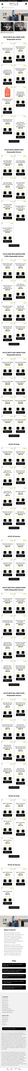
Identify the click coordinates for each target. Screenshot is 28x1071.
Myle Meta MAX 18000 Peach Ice (7, 401)
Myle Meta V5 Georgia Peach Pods (20, 512)
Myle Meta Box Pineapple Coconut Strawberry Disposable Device (20, 124)
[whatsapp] (20, 1069)
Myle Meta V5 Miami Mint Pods (20, 492)
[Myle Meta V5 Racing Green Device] (7, 541)
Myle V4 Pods (5, 1002)
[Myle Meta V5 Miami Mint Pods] (20, 488)
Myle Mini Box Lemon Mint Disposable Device (20, 265)
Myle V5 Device (5, 1000)
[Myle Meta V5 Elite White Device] (7, 560)
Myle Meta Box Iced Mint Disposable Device (20, 48)
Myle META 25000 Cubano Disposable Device (20, 162)
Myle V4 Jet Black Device (20, 873)
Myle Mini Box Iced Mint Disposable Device (7, 328)
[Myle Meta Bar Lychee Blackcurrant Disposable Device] (20, 721)
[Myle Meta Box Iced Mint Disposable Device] (20, 44)
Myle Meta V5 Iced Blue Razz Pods (20, 452)
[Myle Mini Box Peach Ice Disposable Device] (7, 303)
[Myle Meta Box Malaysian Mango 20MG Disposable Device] (7, 639)
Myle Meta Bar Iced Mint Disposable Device (7, 704)
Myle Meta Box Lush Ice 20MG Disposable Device (7, 622)
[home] (8, 1069)
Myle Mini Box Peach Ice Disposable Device (7, 308)
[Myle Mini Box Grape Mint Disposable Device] (7, 261)
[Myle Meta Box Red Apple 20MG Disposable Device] (7, 595)
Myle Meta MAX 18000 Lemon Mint (20, 420)
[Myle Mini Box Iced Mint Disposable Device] (7, 323)
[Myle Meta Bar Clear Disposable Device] (20, 700)
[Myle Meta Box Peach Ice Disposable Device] (7, 92)
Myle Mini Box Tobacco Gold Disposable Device (20, 308)
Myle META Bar (5, 1007)
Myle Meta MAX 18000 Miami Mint (20, 363)
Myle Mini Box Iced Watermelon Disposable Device (7, 287)
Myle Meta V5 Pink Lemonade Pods (20, 471)
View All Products (14, 141)
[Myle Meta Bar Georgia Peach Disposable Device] (7, 742)
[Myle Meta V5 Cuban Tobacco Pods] (7, 509)
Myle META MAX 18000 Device (8, 1010)
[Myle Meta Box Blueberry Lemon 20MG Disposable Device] (7, 662)
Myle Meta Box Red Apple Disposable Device (7, 121)
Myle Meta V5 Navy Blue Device (20, 563)
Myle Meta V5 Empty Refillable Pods (7, 452)
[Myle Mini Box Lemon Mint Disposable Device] (20, 261)
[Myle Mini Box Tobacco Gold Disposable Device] (20, 303)
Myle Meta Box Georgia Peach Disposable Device (20, 93)
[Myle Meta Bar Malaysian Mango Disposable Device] (7, 765)
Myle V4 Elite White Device (7, 873)
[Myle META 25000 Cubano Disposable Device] (20, 157)
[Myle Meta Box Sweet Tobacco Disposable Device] (7, 45)
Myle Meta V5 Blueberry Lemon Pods (7, 472)
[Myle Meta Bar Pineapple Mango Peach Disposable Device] (20, 765)
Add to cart (7, 61)
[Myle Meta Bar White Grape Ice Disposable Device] (7, 721)
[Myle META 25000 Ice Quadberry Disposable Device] (7, 224)
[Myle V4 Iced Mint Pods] (20, 819)
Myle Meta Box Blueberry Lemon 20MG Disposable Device (7, 668)
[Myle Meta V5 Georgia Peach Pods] (20, 509)
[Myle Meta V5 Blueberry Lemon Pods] (7, 468)
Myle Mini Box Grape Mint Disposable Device (7, 265)
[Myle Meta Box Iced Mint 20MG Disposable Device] (20, 617)
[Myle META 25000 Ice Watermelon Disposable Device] (20, 203)
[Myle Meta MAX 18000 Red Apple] (20, 397)
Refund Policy (5, 1021)
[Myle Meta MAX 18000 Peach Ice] (7, 397)
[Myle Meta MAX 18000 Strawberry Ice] (7, 359)
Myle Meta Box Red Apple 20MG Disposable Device (7, 600)
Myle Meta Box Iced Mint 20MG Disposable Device (20, 622)
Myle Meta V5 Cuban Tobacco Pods (7, 512)
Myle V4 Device (5, 1003)
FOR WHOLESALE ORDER (9, 1028)
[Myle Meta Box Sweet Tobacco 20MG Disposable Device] (20, 595)
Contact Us (4, 1024)
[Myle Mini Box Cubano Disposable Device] (20, 281)
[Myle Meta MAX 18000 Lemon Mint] (20, 417)
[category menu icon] (2, 4)
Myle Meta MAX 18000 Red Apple (20, 401)
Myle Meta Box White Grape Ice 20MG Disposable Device (20, 644)
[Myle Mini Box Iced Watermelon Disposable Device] (7, 282)
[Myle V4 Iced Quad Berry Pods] (20, 800)
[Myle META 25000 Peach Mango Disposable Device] (7, 157)
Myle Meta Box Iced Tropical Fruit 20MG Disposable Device (20, 667)
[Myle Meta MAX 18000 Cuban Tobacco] (20, 378)
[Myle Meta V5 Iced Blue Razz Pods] (20, 449)
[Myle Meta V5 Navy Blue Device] (20, 560)
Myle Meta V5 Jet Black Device (20, 544)
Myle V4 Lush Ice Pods (7, 822)
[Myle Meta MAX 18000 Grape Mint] (7, 378)
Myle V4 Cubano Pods (7, 841)
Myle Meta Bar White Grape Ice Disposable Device (7, 726)
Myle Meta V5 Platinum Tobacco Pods (7, 493)
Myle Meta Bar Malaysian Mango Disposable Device (7, 770)
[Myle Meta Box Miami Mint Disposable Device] (20, 66)
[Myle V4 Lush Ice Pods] (7, 819)
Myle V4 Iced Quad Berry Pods (20, 804)
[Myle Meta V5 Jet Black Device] (20, 541)
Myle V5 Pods (5, 998)
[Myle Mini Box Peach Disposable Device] (20, 323)
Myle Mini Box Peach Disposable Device (20, 327)
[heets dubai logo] (14, 4)
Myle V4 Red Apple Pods (7, 804)
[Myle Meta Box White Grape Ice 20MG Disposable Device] (20, 639)
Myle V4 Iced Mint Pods (20, 823)
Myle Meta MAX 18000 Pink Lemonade (7, 420)
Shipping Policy (5, 1019)
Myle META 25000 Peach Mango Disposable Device (7, 162)
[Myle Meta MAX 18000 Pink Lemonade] (7, 417)
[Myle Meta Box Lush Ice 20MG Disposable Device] (7, 617)
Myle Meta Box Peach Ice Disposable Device (7, 101)
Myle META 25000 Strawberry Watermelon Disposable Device (20, 185)
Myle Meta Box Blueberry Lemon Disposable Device (7, 72)
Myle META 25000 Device (7, 1012)
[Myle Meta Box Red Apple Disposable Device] (7, 116)
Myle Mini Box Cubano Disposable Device (20, 286)
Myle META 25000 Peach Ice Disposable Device (7, 184)
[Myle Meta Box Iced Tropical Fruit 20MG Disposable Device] (20, 662)
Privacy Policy (5, 1017)
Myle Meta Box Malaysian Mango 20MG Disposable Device (7, 644)
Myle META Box (5, 1005)
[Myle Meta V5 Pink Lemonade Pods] (20, 468)
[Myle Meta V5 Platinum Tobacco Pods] (7, 488)
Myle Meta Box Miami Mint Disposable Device (20, 70)
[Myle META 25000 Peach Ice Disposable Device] (7, 179)
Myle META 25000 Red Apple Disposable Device (7, 206)
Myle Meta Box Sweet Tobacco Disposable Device (7, 50)
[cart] (12, 1069)
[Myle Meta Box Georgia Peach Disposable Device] (20, 89)
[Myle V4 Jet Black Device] (20, 869)
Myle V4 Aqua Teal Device (7, 892)
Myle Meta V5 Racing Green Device (7, 544)
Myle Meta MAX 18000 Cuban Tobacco (20, 382)
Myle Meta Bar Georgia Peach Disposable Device (7, 747)
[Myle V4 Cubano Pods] (7, 838)
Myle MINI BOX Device (6, 1008)
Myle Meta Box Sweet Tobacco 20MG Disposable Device (20, 600)
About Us (4, 1022)
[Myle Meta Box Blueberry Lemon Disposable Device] (7, 67)
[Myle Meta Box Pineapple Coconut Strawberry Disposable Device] (20, 118)
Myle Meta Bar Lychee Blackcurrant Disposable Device (20, 726)
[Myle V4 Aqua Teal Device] (7, 888)
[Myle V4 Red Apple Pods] (7, 800)
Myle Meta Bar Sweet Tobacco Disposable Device (20, 748)
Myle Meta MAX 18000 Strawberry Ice (7, 363)
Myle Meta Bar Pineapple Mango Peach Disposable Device (20, 770)
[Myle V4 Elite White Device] (7, 869)
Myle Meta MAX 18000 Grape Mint (7, 382)
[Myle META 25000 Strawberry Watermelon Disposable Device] (20, 179)
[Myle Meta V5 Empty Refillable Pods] (7, 449)
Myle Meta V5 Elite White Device (7, 563)
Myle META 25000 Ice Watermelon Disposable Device (20, 208)
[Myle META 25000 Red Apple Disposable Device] (7, 202)
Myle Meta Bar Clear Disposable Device (20, 703)
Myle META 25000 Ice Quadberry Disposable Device (7, 229)
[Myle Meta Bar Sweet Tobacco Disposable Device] (20, 743)
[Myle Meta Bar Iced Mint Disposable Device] (7, 700)
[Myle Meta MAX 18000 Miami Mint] (20, 359)
